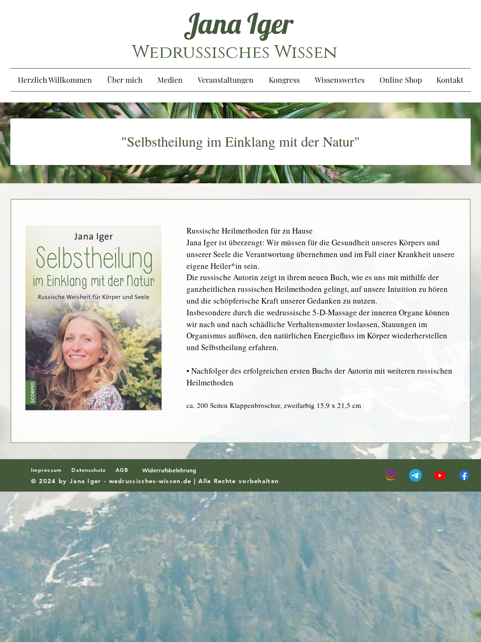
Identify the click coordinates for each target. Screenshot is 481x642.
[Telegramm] (415, 475)
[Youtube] (440, 475)
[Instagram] (391, 475)
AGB (126, 470)
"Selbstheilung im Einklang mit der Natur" (240, 141)
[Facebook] (464, 475)
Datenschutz (88, 470)
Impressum (51, 470)
